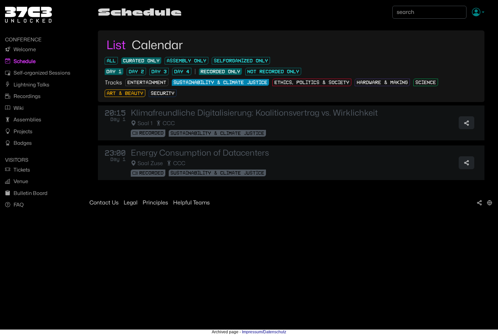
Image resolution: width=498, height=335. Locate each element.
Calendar (157, 45)
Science (425, 82)
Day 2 (136, 71)
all (111, 60)
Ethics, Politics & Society (311, 82)
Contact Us (104, 202)
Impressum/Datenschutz (264, 332)
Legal (131, 202)
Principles (155, 202)
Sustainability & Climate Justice (220, 82)
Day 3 (159, 71)
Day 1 (114, 71)
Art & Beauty (125, 93)
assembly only (186, 60)
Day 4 (181, 71)
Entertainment (146, 82)
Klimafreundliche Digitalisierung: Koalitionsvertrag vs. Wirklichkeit (254, 113)
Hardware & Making (382, 82)
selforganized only (241, 60)
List (117, 45)
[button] (478, 12)
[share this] (466, 122)
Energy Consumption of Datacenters (200, 153)
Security (162, 93)
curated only (141, 60)
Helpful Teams (191, 202)
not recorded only (273, 71)
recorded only (220, 71)
